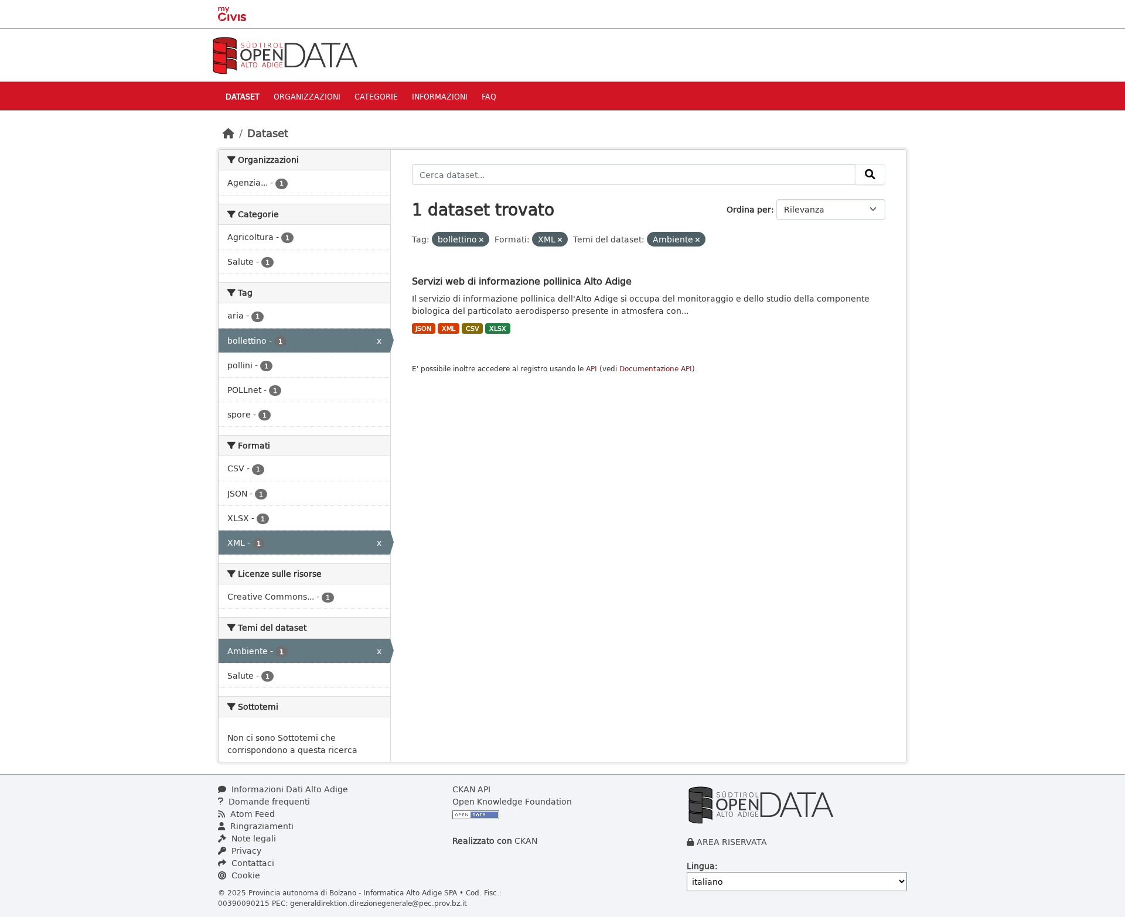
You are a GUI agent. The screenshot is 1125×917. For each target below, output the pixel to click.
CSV (472, 328)
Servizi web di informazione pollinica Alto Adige (522, 280)
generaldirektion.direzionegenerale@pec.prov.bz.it (378, 903)
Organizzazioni (307, 96)
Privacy (245, 850)
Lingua (701, 866)
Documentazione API (655, 368)
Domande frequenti (268, 801)
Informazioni (440, 96)
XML (448, 328)
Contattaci (251, 863)
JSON (423, 328)
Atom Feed (251, 813)
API (591, 368)
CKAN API (471, 789)
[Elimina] (481, 240)
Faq (489, 96)
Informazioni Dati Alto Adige (288, 789)
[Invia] (870, 174)
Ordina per (749, 209)
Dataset (243, 96)
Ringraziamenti (261, 826)
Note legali (252, 838)
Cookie (244, 875)
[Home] (228, 133)
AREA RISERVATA (732, 842)
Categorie (376, 96)
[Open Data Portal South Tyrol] (285, 54)
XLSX (497, 328)
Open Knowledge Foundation (512, 801)
